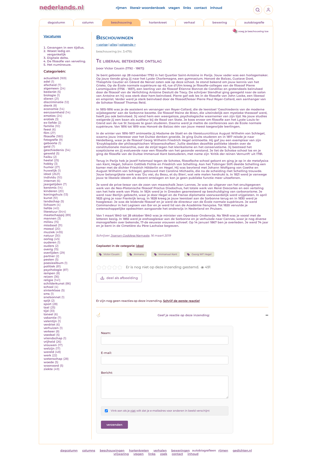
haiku (48, 157)
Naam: (106, 333)
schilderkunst (54, 283)
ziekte (48, 369)
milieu (48, 222)
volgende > (127, 44)
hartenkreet (158, 22)
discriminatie (53, 102)
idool (47, 174)
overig (48, 249)
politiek (49, 266)
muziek (49, 232)
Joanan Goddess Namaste (130, 235)
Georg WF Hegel (202, 254)
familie (49, 126)
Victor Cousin (111, 254)
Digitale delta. (58, 58)
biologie (50, 95)
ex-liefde (50, 122)
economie (51, 109)
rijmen (121, 8)
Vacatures (52, 36)
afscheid (50, 85)
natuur (49, 235)
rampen (49, 273)
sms (47, 293)
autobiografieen (204, 450)
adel (47, 81)
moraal (49, 228)
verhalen (160, 450)
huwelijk (50, 170)
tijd (46, 311)
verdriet (49, 324)
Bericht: (107, 372)
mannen (50, 218)
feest (47, 129)
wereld (49, 352)
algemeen (51, 88)
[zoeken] (257, 9)
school (48, 287)
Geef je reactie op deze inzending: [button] (184, 315)
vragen (174, 8)
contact (200, 8)
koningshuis (53, 194)
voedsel (49, 335)
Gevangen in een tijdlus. (65, 47)
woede (49, 362)
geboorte (50, 143)
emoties (50, 115)
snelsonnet (52, 297)
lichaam (50, 204)
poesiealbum (53, 263)
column (88, 22)
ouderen (50, 242)
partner (49, 256)
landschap (52, 201)
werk (47, 355)
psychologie (53, 269)
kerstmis (50, 187)
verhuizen (51, 328)
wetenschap (53, 358)
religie (48, 280)
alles (113, 44)
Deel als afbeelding (122, 278)
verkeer (49, 331)
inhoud (216, 8)
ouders (49, 246)
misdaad (50, 225)
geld (47, 146)
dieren (48, 98)
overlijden (51, 252)
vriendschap (53, 338)
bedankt (50, 92)
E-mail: (106, 353)
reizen (48, 276)
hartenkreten (139, 450)
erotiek (49, 119)
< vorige (102, 44)
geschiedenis (54, 150)
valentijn (50, 321)
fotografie (51, 139)
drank (48, 105)
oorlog (48, 239)
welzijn (49, 348)
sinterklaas (52, 290)
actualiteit (51, 78)
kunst (48, 198)
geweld (49, 153)
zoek (163, 454)
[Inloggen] (268, 9)
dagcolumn (56, 22)
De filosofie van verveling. (66, 61)
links (187, 8)
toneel (48, 314)
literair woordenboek (147, 8)
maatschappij (54, 215)
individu (50, 177)
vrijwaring (121, 454)
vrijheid (49, 341)
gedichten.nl (242, 450)
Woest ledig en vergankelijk (58, 52)
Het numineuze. (59, 64)
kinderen (50, 191)
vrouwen (50, 345)
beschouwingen (112, 450)
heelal (48, 160)
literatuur (51, 211)
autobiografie (254, 22)
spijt (47, 300)
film (46, 133)
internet (50, 181)
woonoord (51, 365)
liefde (48, 208)
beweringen (180, 450)
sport (47, 304)
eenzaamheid (54, 112)
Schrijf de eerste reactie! (181, 301)
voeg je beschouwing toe (253, 31)
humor (49, 167)
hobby (48, 163)
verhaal (189, 22)
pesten (49, 259)
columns (88, 450)
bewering (219, 22)
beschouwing (121, 22)
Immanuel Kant (168, 254)
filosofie (49, 136)
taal (46, 307)
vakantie (50, 317)
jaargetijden (53, 184)
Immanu (139, 254)
